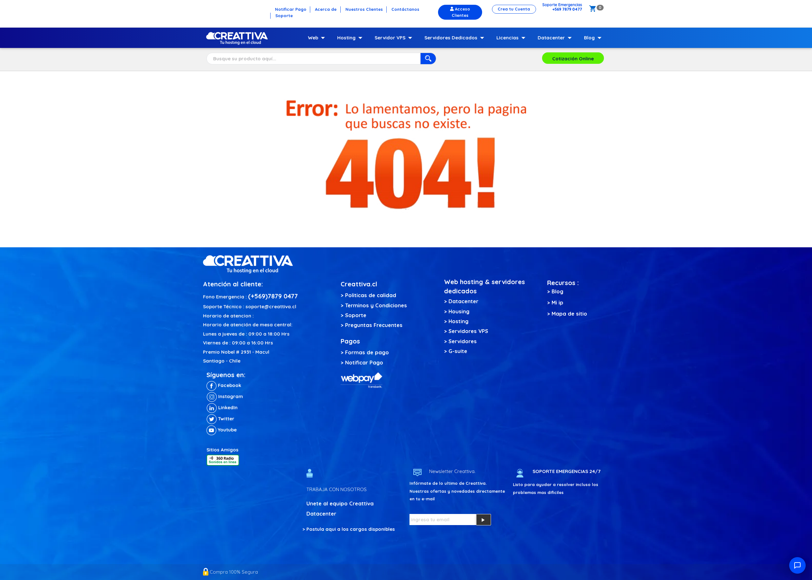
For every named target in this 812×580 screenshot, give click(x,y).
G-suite (458, 351)
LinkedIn (227, 407)
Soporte (355, 315)
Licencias (512, 38)
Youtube (226, 430)
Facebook (229, 385)
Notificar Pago (364, 362)
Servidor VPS (395, 38)
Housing (459, 311)
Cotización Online (573, 59)
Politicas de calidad (370, 295)
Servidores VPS (468, 331)
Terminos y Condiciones (376, 305)
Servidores (463, 341)
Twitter (225, 419)
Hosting (351, 38)
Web (318, 38)
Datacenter (556, 38)
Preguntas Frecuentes (374, 325)
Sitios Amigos (222, 450)
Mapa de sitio (569, 313)
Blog (594, 38)
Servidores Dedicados (455, 38)
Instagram (230, 396)
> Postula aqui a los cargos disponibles (349, 529)
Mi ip (557, 302)
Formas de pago (367, 352)
